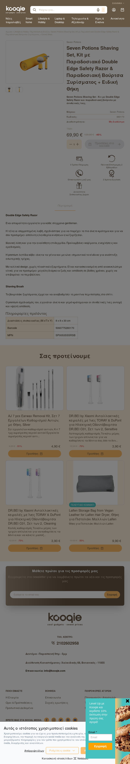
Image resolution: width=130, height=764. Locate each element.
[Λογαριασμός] (114, 10)
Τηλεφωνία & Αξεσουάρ (80, 20)
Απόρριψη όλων (34, 750)
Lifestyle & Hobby (44, 20)
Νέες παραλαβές (13, 20)
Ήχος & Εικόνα (99, 20)
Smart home (29, 20)
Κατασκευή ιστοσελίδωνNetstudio (65, 758)
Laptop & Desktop (60, 20)
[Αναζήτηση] (34, 10)
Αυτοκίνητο (117, 18)
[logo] (16, 9)
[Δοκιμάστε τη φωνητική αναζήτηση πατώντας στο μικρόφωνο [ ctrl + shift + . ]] (98, 10)
